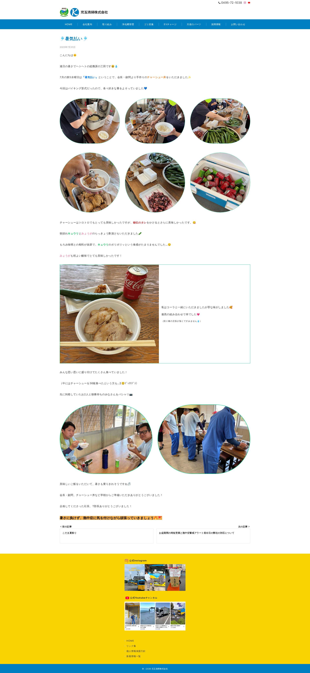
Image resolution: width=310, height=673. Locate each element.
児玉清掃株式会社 (160, 669)
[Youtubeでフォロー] (249, 3)
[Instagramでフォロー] (245, 3)
